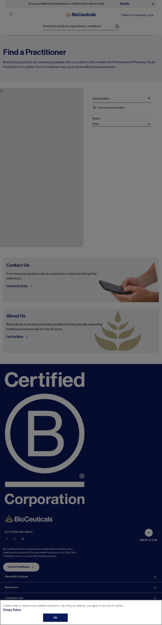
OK (55, 617)
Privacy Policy (12, 609)
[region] (81, 612)
